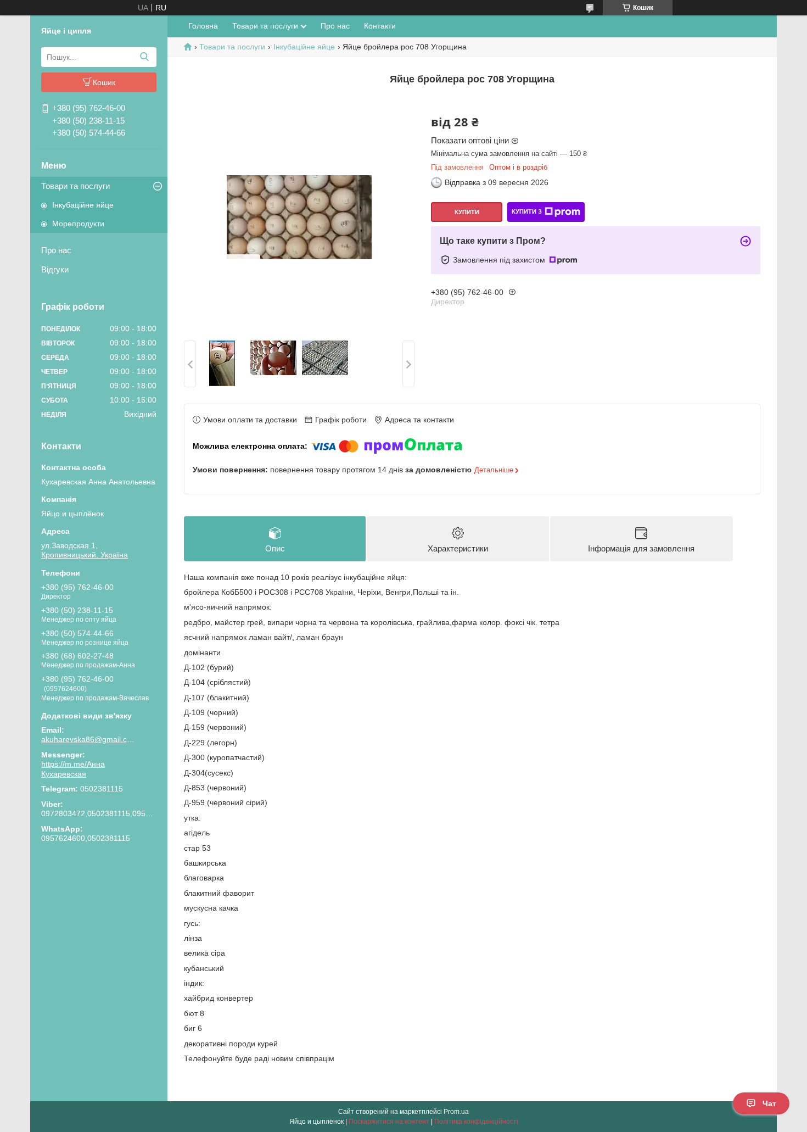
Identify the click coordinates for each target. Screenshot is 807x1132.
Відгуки (55, 269)
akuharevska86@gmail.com (87, 739)
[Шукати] (144, 57)
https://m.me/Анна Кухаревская (73, 769)
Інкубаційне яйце (83, 204)
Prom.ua (456, 1112)
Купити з (527, 211)
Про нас (56, 250)
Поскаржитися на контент (389, 1121)
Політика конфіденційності (476, 1121)
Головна (203, 25)
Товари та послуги (75, 186)
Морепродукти (78, 223)
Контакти (380, 25)
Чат (769, 1103)
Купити (467, 212)
